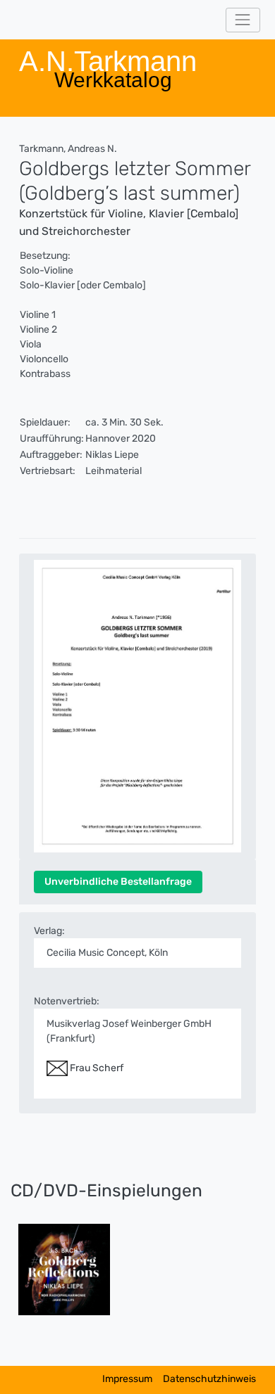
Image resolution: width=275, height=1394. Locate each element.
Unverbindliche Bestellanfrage (118, 882)
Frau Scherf (95, 1068)
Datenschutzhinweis (209, 1379)
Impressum (127, 1379)
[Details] (64, 1269)
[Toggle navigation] (243, 20)
